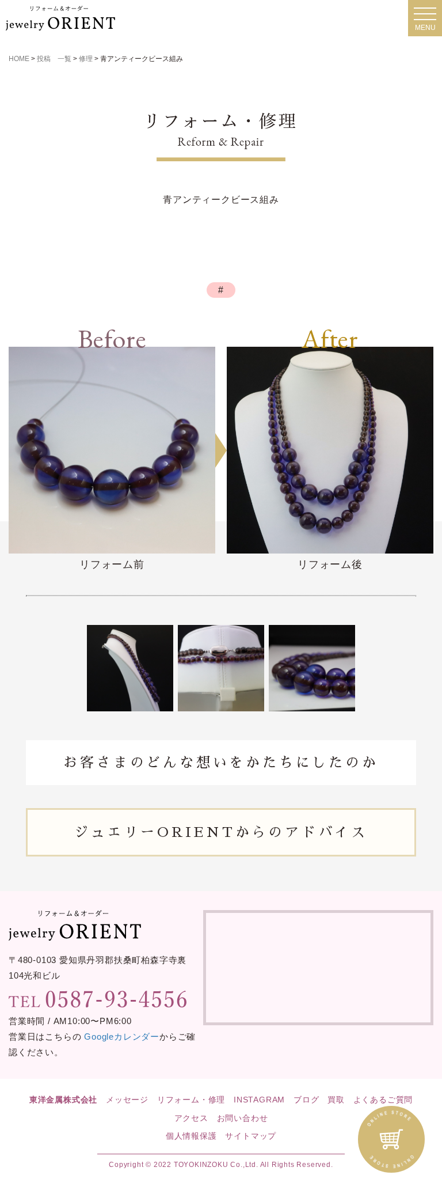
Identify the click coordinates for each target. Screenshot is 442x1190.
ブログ (306, 1100)
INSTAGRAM (259, 1100)
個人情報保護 (191, 1136)
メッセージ (127, 1100)
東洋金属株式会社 (63, 1100)
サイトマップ (250, 1136)
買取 (336, 1100)
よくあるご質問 (383, 1100)
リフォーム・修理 (191, 1100)
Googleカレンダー (121, 1036)
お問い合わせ (242, 1118)
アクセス (191, 1118)
